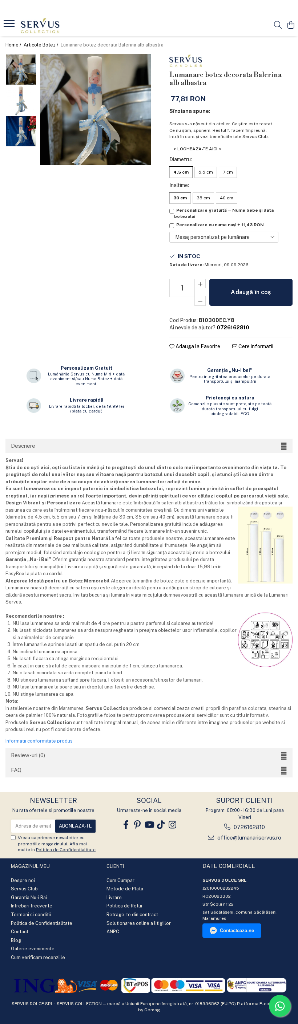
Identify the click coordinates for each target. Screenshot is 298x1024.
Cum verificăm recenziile (38, 957)
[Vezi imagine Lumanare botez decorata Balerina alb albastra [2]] (21, 131)
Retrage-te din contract (132, 914)
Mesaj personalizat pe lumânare (212, 237)
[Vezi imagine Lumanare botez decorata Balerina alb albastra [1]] (21, 100)
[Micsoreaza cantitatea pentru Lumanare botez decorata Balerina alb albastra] (200, 301)
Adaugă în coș (251, 292)
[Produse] (10, 25)
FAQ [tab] (16, 770)
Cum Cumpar (120, 880)
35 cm (203, 197)
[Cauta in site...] (278, 25)
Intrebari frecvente (31, 906)
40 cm (226, 197)
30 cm (180, 197)
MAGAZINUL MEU (30, 866)
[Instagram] (172, 824)
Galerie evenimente (33, 948)
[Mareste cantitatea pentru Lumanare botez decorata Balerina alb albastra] (200, 283)
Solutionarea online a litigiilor (138, 923)
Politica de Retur (124, 906)
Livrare (114, 897)
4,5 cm (181, 172)
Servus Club (24, 888)
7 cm (228, 172)
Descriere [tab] (23, 446)
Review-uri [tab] (28, 755)
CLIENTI (115, 866)
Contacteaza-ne (237, 930)
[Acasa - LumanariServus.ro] (49, 25)
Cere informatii (255, 346)
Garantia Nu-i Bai (29, 897)
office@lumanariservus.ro (248, 837)
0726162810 (248, 827)
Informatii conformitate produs (39, 741)
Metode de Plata (124, 888)
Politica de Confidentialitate (66, 849)
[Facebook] (125, 824)
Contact (19, 931)
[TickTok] (160, 824)
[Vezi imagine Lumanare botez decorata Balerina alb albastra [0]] (21, 69)
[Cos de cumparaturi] (290, 25)
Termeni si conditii (31, 914)
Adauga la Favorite (197, 346)
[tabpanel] (95, 109)
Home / (14, 45)
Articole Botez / (42, 45)
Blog (16, 940)
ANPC (112, 931)
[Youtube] (149, 824)
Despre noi (23, 880)
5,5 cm (205, 172)
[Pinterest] (137, 824)
